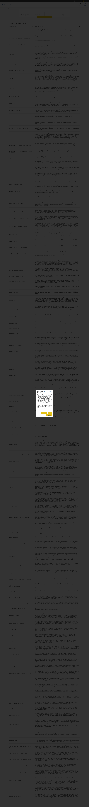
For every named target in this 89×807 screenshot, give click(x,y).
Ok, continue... (48, 415)
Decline (50, 412)
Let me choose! (44, 412)
